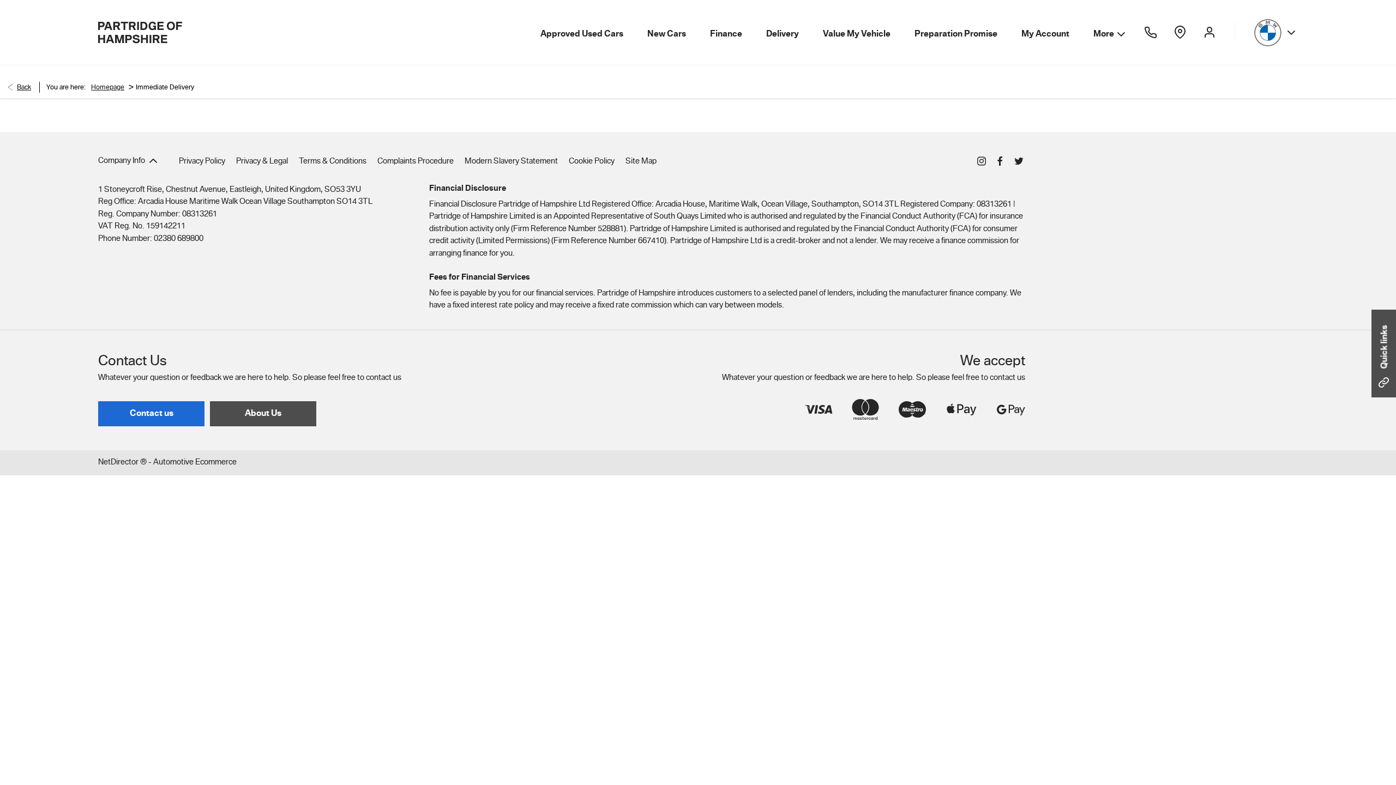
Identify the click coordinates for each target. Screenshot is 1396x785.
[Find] (1180, 32)
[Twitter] (1018, 160)
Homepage (107, 87)
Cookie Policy (592, 160)
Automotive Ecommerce (195, 461)
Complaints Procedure (415, 160)
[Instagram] (981, 160)
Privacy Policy (202, 160)
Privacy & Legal (262, 160)
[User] (1209, 32)
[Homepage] (140, 32)
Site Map (641, 160)
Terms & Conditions (332, 160)
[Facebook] (1000, 160)
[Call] (1150, 32)
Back (24, 87)
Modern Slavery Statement (511, 160)
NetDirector (119, 461)
